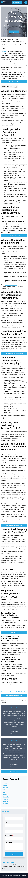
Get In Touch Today (14, 81)
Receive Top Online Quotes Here (14, 525)
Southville (5, 799)
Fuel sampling (4, 51)
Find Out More (14, 632)
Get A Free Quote (14, 771)
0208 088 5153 (16, 2)
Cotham (7, 692)
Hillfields (18, 692)
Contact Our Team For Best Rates (14, 235)
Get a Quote (13, 32)
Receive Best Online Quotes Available (14, 353)
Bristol (23, 692)
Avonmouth (5, 803)
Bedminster (5, 801)
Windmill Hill (6, 796)
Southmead (5, 794)
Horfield (3, 692)
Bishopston (13, 692)
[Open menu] (25, 2)
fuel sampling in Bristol (11, 284)
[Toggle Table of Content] (14, 86)
